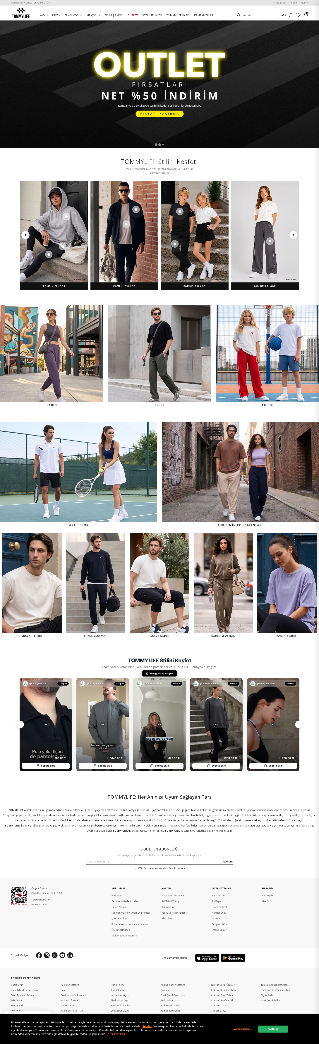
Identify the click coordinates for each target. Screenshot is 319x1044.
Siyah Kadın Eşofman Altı (73, 995)
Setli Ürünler (167, 1000)
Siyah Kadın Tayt (119, 1000)
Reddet (147, 1026)
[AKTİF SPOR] (78, 475)
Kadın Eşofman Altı (70, 1000)
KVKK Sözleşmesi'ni (148, 868)
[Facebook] (39, 955)
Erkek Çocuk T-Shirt (271, 1000)
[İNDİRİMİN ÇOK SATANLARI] (240, 475)
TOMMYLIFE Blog (170, 901)
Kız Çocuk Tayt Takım (222, 995)
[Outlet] (159, 84)
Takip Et (63, 683)
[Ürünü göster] (66, 216)
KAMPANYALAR (203, 15)
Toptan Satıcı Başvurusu (124, 935)
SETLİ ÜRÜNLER (152, 15)
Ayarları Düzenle (242, 1029)
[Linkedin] (70, 955)
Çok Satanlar (117, 990)
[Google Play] (233, 957)
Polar (63, 990)
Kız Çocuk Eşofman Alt (222, 1000)
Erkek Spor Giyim (120, 1010)
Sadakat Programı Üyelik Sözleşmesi (131, 912)
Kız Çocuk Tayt (218, 1010)
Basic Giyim (17, 984)
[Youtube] (62, 955)
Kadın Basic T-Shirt (171, 1005)
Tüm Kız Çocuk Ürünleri (223, 984)
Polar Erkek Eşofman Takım (25, 990)
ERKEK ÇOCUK (73, 15)
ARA (283, 15)
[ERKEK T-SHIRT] (32, 586)
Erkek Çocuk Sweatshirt (173, 995)
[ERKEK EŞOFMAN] (96, 586)
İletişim (304, 2)
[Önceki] (25, 235)
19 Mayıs (216, 901)
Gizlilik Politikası (120, 907)
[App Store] (207, 957)
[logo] (21, 13)
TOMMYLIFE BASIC (178, 15)
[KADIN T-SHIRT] (287, 586)
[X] (55, 955)
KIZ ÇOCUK (93, 15)
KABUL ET (273, 1029)
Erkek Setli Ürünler (120, 1005)
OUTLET (133, 15)
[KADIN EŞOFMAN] (223, 586)
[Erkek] (159, 356)
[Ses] (46, 724)
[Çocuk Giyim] (267, 356)
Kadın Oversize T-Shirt (72, 1010)
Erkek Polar (17, 1000)
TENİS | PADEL (113, 15)
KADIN (44, 15)
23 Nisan (216, 918)
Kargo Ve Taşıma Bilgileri (175, 912)
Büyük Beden (267, 995)
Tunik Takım (117, 984)
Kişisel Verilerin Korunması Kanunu (130, 924)
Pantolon (165, 990)
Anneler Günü (219, 912)
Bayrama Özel (219, 907)
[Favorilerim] (298, 15)
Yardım (293, 2)
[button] (156, 144)
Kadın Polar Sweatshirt (173, 984)
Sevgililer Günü (220, 924)
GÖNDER (228, 861)
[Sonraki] (293, 235)
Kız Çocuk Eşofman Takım (224, 990)
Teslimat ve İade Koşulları (125, 901)
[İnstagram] (47, 955)
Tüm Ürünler (67, 1005)
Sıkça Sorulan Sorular (173, 895)
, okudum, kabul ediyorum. (162, 868)
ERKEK (56, 15)
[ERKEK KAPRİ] (159, 586)
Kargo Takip (279, 2)
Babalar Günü (219, 895)
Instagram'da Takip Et (162, 673)
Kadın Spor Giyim (120, 995)
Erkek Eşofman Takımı (22, 995)
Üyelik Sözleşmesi (121, 930)
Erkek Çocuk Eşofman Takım (275, 990)
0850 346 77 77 (39, 904)
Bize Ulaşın (167, 918)
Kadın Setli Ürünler (170, 1010)
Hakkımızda (118, 895)
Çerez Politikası (115, 1034)
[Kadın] (51, 356)
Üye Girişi (267, 901)
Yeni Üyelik (267, 895)
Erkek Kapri (17, 1005)
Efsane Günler (219, 930)
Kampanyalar (169, 907)
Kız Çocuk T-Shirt (219, 1005)
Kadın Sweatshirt (70, 984)
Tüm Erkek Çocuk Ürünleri (274, 984)
